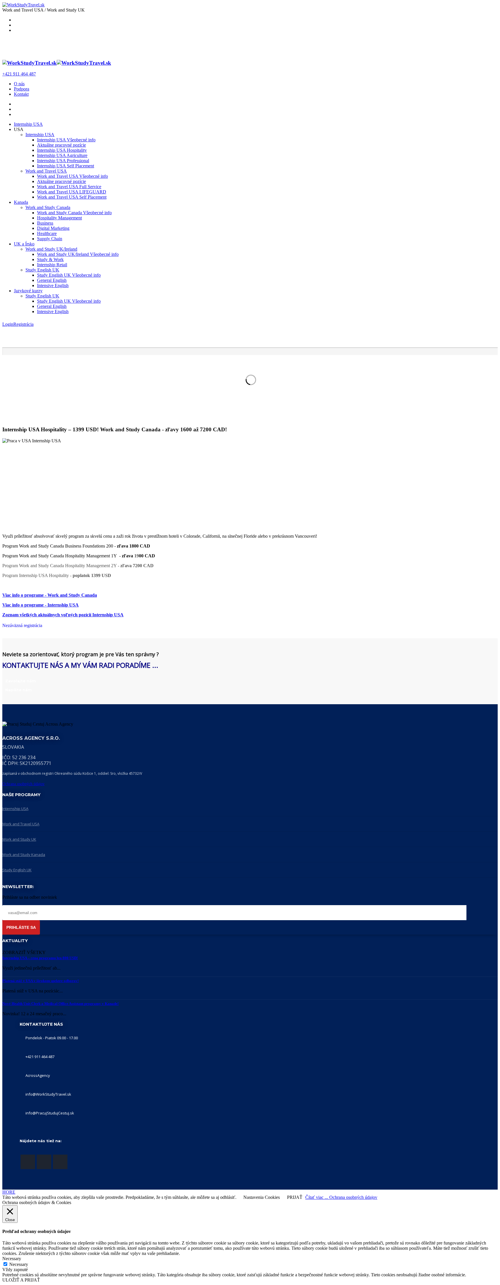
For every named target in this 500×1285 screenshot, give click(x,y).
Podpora (21, 88)
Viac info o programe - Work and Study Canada (49, 595)
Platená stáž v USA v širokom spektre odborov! (40, 981)
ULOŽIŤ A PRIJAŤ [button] (21, 1279)
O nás (19, 83)
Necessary (18, 1264)
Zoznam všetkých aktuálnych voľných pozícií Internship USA (63, 614)
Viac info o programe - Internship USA (40, 604)
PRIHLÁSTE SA (21, 927)
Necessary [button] (11, 1258)
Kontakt (21, 94)
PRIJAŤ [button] (294, 1197)
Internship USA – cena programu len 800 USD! (40, 958)
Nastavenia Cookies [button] (261, 1197)
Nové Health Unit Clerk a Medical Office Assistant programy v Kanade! (60, 1003)
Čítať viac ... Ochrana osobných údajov (341, 1197)
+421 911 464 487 (19, 73)
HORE (8, 1192)
